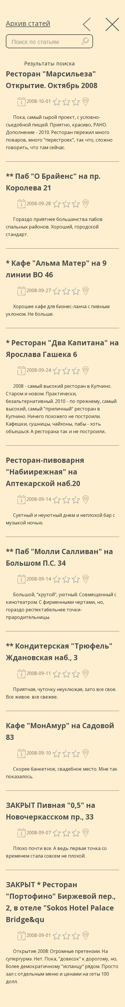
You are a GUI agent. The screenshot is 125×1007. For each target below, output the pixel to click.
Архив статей (28, 23)
